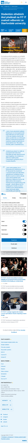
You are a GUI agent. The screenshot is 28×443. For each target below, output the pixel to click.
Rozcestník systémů (6, 349)
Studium (3, 369)
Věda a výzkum (4, 371)
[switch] (24, 225)
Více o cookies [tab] (23, 197)
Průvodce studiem (5, 347)
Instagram (5, 417)
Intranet (3, 357)
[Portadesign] (24, 440)
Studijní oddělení (5, 344)
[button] (21, 2)
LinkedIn (5, 422)
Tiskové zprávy (25, 30)
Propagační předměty (18, 30)
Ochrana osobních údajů (20, 437)
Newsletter (5, 409)
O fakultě (3, 376)
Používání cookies (5, 439)
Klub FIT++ (4, 426)
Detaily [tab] (14, 197)
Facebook (5, 414)
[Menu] (26, 2)
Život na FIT (4, 378)
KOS (2, 352)
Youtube (5, 419)
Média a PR (2, 30)
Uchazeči (3, 366)
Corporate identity (11, 30)
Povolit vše (14, 240)
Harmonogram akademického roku (9, 342)
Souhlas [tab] (5, 197)
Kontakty (5, 400)
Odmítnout (14, 248)
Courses (3, 354)
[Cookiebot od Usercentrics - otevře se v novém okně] (20, 194)
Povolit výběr (14, 244)
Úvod (2, 364)
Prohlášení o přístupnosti (8, 437)
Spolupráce (3, 374)
